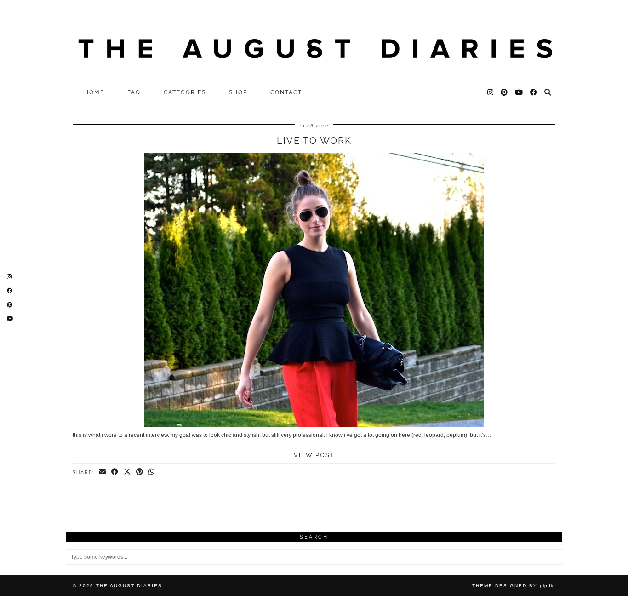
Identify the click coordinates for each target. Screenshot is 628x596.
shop (238, 92)
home (94, 92)
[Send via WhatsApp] (152, 472)
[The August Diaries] (314, 42)
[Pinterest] (504, 92)
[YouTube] (519, 92)
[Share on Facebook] (115, 472)
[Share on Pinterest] (140, 472)
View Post (314, 455)
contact (286, 92)
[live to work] (314, 425)
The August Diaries (129, 585)
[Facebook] (534, 92)
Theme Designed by (513, 585)
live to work (314, 140)
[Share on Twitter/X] (127, 472)
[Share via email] (103, 472)
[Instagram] (490, 92)
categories (185, 92)
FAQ (134, 92)
